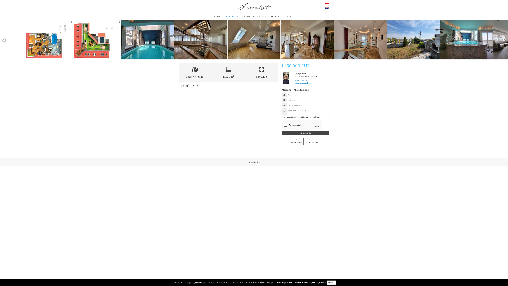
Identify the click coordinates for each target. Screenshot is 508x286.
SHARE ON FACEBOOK (313, 141)
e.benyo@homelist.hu (303, 83)
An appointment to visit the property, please (302, 117)
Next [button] (504, 39)
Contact (289, 16)
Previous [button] (4, 39)
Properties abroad (253, 16)
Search (275, 16)
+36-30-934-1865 (301, 80)
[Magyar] (327, 4)
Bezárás (331, 282)
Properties (231, 16)
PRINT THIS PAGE (296, 143)
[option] (94, 39)
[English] (327, 7)
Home (217, 16)
